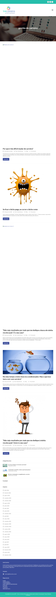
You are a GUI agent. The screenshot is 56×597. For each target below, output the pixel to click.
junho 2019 (6, 539)
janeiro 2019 (7, 552)
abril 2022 (6, 516)
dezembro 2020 (7, 523)
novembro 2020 (7, 526)
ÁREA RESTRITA (6, 588)
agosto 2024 (7, 503)
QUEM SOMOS (6, 581)
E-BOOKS (5, 585)
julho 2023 (6, 508)
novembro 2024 (7, 498)
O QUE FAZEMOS (7, 583)
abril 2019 (6, 544)
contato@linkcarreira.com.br (11, 574)
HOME (4, 580)
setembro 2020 (7, 531)
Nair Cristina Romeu (19, 151)
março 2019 (6, 547)
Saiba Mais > (12, 567)
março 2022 (6, 518)
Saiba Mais (6, 159)
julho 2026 (6, 490)
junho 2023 (6, 511)
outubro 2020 (7, 529)
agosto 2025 (7, 495)
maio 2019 (6, 542)
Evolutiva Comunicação (39, 594)
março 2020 (6, 536)
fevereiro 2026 (7, 492)
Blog (27, 151)
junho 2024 (6, 505)
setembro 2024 (7, 500)
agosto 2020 (7, 534)
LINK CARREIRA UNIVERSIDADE (10, 584)
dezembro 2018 (7, 555)
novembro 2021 (7, 521)
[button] (52, 10)
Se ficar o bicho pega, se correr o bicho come (20, 209)
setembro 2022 (7, 513)
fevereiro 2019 (7, 549)
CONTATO (5, 587)
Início (24, 30)
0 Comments (33, 151)
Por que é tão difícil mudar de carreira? (18, 149)
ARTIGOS (5, 586)
